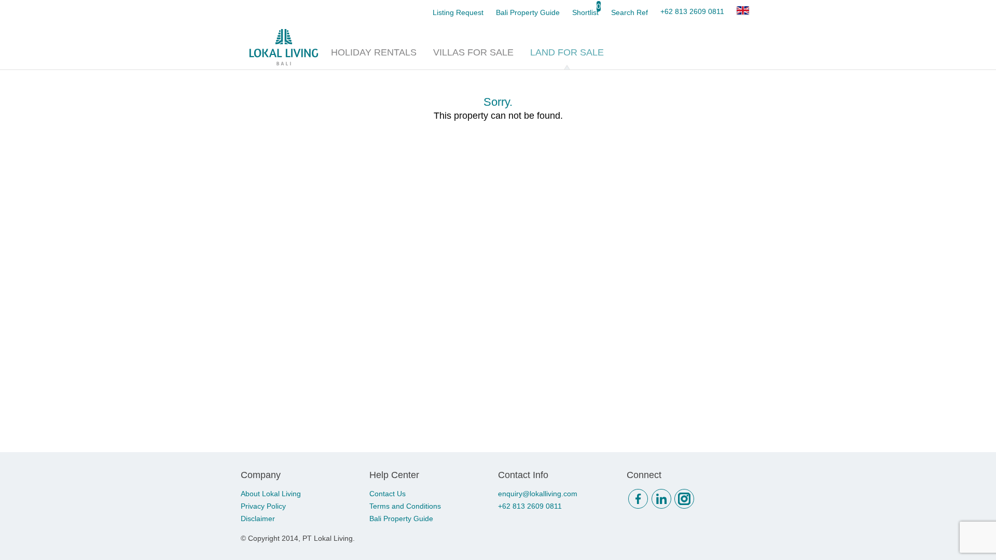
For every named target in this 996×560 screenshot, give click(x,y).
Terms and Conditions (405, 506)
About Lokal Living (271, 493)
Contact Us (387, 493)
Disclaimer (258, 518)
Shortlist (585, 12)
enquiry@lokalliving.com (537, 493)
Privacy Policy (263, 506)
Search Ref (629, 12)
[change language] (743, 10)
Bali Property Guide (401, 518)
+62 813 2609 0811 (692, 11)
